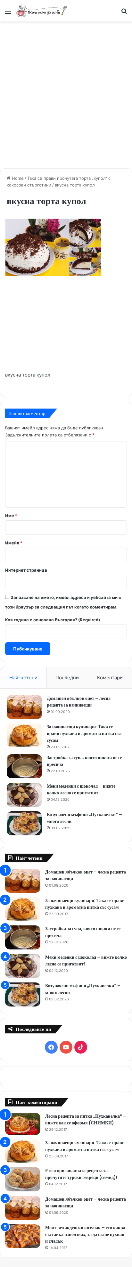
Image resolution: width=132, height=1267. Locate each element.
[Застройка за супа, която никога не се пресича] (24, 766)
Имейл (13, 542)
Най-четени (23, 678)
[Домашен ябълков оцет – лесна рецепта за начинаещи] (24, 707)
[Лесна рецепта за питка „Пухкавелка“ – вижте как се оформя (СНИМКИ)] (22, 1124)
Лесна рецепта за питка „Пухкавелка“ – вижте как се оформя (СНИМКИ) (85, 1119)
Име (11, 515)
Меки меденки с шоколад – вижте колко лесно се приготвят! (81, 789)
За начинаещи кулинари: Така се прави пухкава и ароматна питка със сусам (84, 733)
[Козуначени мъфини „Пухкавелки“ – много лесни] (24, 823)
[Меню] (8, 13)
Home (17, 178)
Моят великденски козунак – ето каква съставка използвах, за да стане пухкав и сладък (85, 1234)
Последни (67, 678)
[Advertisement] (66, 94)
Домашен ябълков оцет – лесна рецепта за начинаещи (79, 701)
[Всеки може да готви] (41, 10)
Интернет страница (26, 570)
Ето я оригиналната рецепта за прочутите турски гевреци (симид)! (81, 1173)
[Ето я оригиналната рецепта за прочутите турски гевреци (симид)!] (22, 1179)
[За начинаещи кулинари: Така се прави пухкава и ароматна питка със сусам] (24, 735)
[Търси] (124, 13)
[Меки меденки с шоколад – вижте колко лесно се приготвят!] (24, 795)
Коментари (110, 678)
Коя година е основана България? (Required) (52, 619)
